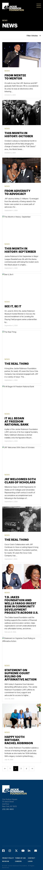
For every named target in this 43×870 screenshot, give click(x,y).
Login (30, 861)
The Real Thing (17, 363)
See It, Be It (13, 306)
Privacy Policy (8, 858)
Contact (31, 858)
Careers (18, 861)
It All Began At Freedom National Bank (17, 421)
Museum (5, 861)
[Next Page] (31, 768)
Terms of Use (20, 858)
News (7, 71)
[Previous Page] (4, 768)
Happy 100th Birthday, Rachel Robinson (19, 740)
